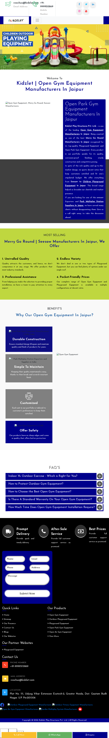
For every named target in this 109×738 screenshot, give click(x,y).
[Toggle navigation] (37, 20)
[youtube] (86, 11)
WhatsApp (55, 735)
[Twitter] (86, 4)
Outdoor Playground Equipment (63, 619)
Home (6, 615)
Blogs (6, 632)
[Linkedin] (93, 4)
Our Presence (9, 623)
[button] (8, 47)
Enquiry (90, 735)
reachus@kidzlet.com (26, 3)
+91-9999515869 (46, 5)
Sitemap (7, 619)
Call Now (19, 735)
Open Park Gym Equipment (61, 628)
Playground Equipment (13, 650)
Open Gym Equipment (59, 615)
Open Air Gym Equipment (60, 632)
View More (54, 636)
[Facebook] (79, 4)
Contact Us (8, 628)
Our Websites (9, 636)
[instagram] (79, 11)
